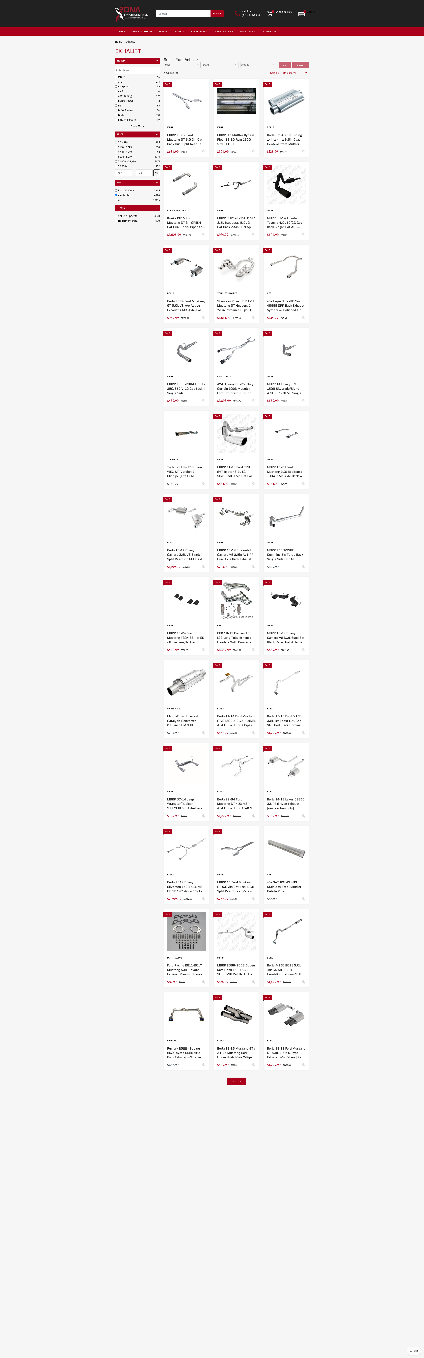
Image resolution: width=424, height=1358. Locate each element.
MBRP (170, 127)
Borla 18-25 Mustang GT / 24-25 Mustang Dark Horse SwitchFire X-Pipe (236, 1053)
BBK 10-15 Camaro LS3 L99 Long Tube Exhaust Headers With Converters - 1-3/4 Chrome (235, 640)
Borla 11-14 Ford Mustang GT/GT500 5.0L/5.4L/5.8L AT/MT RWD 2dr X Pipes (236, 720)
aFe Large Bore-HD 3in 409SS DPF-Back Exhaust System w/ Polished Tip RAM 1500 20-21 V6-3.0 (286, 308)
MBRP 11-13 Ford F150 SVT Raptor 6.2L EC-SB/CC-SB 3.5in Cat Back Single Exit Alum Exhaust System (235, 476)
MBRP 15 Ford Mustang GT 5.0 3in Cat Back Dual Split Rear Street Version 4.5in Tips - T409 (235, 889)
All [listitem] (119, 200)
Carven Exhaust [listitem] (127, 120)
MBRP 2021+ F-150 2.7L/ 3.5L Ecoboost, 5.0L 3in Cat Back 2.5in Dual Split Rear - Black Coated (236, 225)
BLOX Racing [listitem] (125, 110)
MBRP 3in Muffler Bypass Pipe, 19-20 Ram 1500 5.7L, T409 (235, 139)
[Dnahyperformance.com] (131, 13)
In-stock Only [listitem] (126, 190)
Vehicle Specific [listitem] (127, 216)
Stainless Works (227, 293)
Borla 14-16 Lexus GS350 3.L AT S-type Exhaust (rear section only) (286, 803)
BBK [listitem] (120, 105)
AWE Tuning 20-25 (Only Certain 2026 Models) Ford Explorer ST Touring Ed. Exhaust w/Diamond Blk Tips (235, 393)
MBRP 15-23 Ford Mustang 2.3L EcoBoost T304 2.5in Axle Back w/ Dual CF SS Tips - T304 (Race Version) (285, 476)
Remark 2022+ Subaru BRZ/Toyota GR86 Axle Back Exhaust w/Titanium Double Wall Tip (185, 1055)
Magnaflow (174, 708)
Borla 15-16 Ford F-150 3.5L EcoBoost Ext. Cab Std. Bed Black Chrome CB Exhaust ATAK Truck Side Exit (284, 725)
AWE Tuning (224, 376)
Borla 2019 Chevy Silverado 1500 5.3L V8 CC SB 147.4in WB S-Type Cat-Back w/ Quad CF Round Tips (186, 891)
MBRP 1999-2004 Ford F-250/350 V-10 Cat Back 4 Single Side (186, 388)
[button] (306, 13)
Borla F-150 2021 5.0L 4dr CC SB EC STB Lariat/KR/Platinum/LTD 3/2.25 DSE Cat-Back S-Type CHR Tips (284, 974)
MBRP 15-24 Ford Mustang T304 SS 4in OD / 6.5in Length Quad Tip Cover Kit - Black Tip (185, 640)
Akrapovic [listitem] (124, 86)
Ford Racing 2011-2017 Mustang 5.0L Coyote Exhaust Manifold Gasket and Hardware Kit (185, 972)
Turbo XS (172, 459)
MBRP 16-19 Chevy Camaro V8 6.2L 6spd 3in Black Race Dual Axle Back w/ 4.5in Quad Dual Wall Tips (286, 642)
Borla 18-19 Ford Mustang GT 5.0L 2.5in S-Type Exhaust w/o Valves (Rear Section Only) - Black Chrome (286, 1057)
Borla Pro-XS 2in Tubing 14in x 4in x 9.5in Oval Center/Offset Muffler (284, 139)
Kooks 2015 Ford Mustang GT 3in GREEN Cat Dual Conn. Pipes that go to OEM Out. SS (186, 225)
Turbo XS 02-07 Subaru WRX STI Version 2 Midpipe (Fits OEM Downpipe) (184, 474)
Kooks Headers (176, 210)
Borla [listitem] (121, 115)
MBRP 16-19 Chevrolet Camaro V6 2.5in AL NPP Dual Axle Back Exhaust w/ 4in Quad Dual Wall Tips (236, 557)
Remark (171, 1040)
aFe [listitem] (120, 81)
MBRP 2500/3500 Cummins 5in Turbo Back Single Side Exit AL (285, 554)
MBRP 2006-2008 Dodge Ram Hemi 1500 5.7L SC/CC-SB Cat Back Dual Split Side (236, 972)
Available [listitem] (124, 195)
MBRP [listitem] (121, 77)
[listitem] (136, 142)
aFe (269, 293)
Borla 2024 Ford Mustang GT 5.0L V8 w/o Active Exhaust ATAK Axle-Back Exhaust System (186, 308)
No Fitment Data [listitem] (128, 220)
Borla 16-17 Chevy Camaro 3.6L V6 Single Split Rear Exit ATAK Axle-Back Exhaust (186, 557)
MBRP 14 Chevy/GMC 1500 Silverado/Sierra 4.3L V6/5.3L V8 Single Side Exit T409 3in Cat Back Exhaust (284, 393)
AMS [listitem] (120, 91)
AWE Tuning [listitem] (125, 96)
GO (156, 172)
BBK (219, 625)
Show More (137, 126)
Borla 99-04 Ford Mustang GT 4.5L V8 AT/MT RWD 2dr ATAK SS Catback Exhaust (235, 806)
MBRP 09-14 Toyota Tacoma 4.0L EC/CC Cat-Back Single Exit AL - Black (285, 225)
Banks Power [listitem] (125, 100)
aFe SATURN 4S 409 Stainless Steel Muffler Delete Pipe (284, 886)
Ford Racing (174, 957)
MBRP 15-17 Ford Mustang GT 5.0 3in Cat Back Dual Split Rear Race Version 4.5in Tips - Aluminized (186, 144)
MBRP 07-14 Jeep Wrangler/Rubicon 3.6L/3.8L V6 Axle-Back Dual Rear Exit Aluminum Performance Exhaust (185, 808)
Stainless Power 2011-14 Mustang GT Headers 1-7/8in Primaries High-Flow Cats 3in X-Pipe (236, 308)
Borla (270, 127)
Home (118, 41)
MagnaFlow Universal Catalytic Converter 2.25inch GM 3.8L (182, 720)
